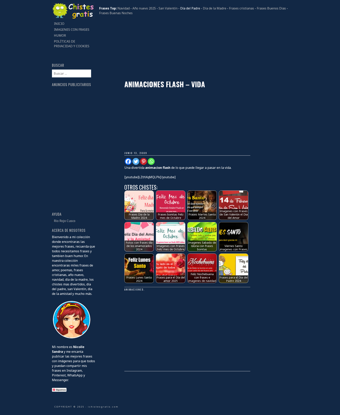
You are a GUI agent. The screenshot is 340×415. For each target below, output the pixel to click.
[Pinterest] (143, 161)
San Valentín (168, 8)
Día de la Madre (214, 8)
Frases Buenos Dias (271, 8)
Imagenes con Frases (71, 29)
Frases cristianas (241, 8)
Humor (60, 35)
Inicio (59, 23)
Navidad (123, 8)
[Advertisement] (193, 47)
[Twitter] (135, 161)
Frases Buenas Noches (116, 13)
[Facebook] (128, 161)
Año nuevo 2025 (144, 8)
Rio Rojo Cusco (64, 221)
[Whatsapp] (151, 161)
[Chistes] (73, 18)
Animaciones (134, 289)
